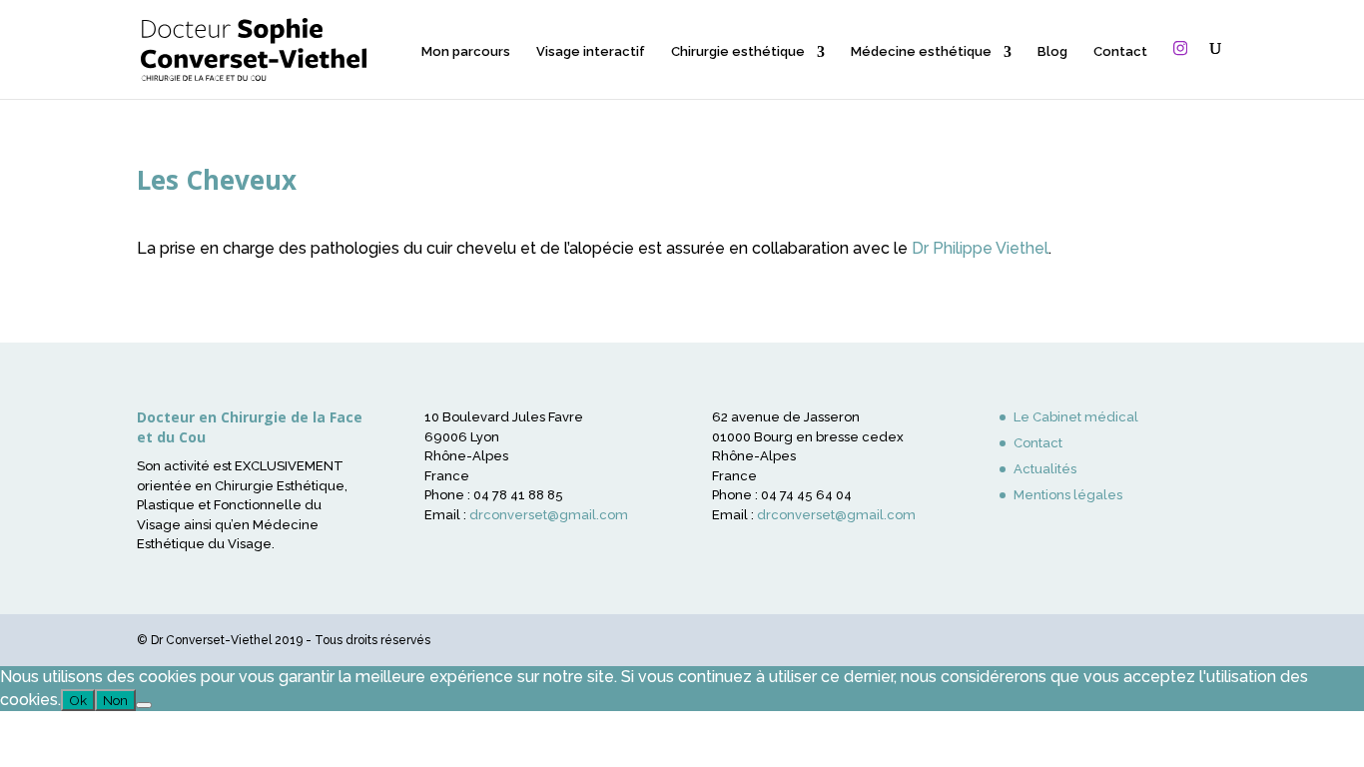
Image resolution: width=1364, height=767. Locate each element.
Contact (1120, 52)
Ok (78, 700)
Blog (1052, 52)
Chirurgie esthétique (738, 52)
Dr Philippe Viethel (980, 248)
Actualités (1045, 468)
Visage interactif (590, 52)
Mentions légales (1068, 494)
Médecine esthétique (921, 52)
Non (115, 700)
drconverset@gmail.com (548, 514)
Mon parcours (465, 52)
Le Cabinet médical (1076, 416)
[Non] (144, 705)
